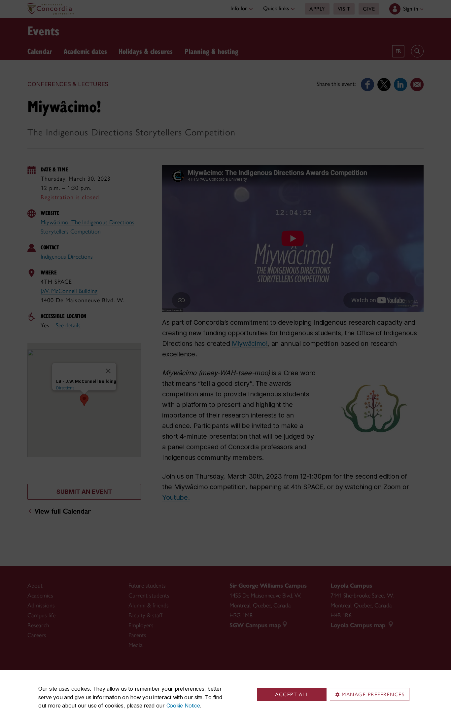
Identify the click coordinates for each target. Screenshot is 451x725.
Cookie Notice (183, 705)
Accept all (292, 694)
